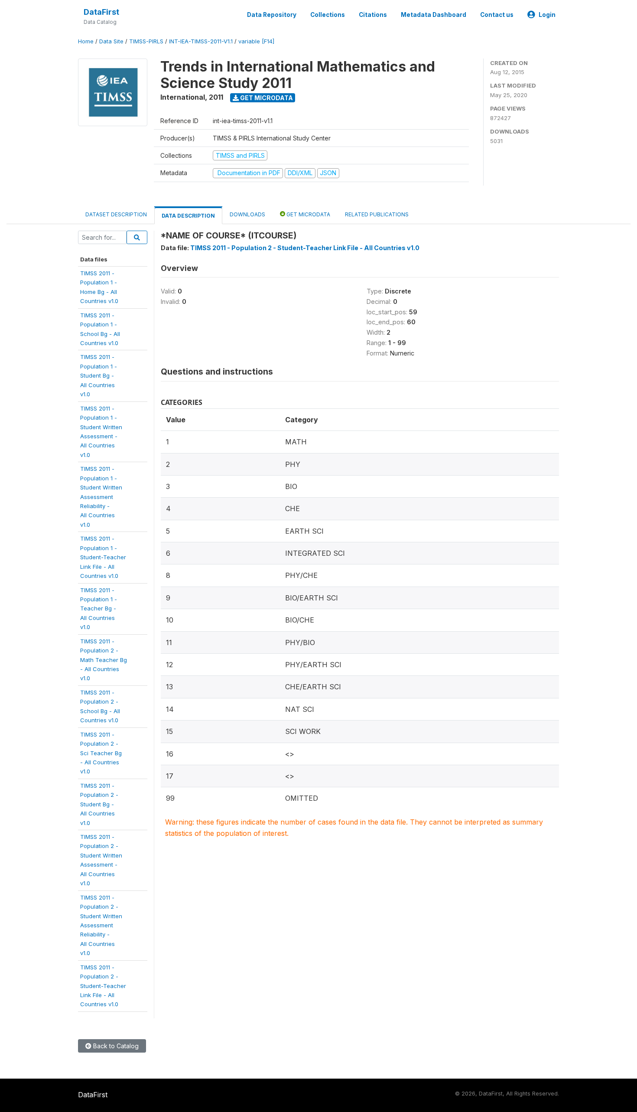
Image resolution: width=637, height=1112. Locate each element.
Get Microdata (266, 97)
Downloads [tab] (247, 214)
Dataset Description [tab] (116, 214)
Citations (373, 14)
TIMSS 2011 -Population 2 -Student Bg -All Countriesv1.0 (99, 804)
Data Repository (271, 14)
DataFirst (101, 11)
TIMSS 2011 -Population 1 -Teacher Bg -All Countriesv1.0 (98, 609)
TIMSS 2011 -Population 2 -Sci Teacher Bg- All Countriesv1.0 (101, 753)
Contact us (497, 14)
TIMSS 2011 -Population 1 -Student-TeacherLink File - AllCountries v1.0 (103, 557)
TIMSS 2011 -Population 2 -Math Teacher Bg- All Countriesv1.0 (103, 660)
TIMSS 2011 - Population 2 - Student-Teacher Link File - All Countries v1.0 (304, 247)
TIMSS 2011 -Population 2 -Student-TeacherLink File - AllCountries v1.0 (103, 986)
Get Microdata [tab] (307, 214)
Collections (327, 14)
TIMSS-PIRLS (146, 41)
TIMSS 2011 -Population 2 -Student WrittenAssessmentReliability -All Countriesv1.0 (101, 925)
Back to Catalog (115, 1046)
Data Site (111, 41)
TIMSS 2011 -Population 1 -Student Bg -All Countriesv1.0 (98, 375)
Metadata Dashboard (433, 14)
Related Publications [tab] (377, 214)
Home (86, 41)
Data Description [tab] (188, 215)
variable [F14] (256, 41)
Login (547, 14)
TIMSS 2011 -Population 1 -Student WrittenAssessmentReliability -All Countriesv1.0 (101, 496)
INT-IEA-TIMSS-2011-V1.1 (201, 41)
